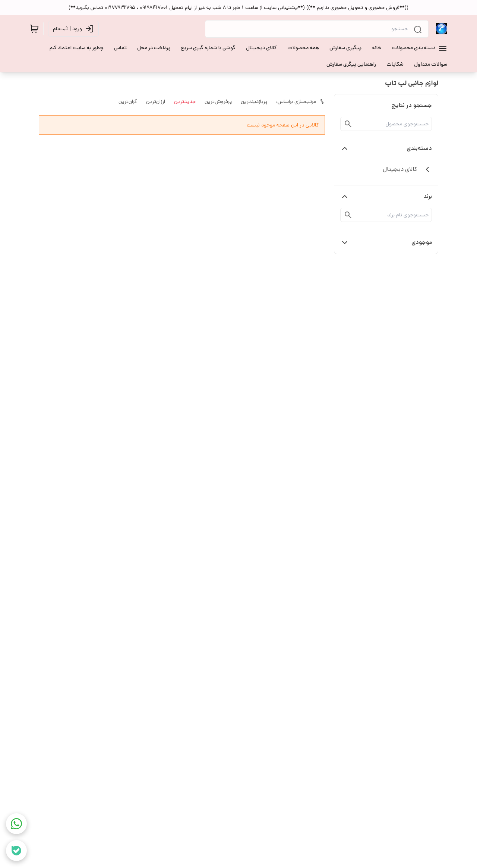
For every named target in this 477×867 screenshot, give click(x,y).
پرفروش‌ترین (218, 101)
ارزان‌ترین (155, 101)
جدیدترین (185, 101)
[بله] (16, 850)
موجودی (421, 242)
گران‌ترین (128, 101)
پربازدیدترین (254, 101)
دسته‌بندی (419, 148)
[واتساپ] (16, 823)
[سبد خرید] (34, 28)
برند (427, 196)
